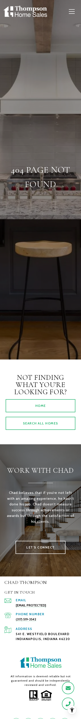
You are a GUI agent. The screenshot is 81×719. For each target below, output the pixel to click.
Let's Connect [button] (40, 547)
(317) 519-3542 (26, 619)
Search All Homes (40, 423)
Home (40, 406)
